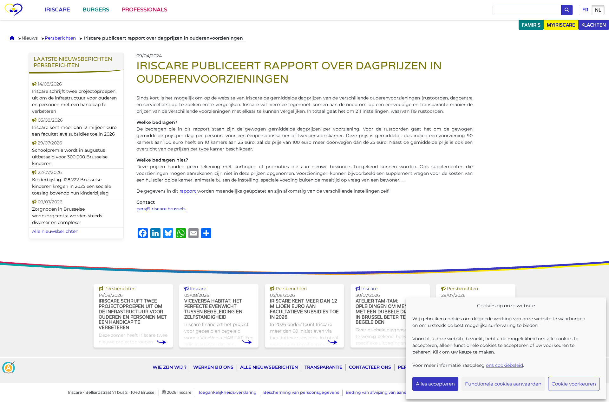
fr (585, 10)
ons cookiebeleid (504, 365)
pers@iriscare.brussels (161, 209)
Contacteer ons (370, 367)
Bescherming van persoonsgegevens (301, 392)
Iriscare (57, 10)
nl (598, 10)
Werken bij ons (213, 367)
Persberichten (60, 38)
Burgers (96, 10)
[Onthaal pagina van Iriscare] (13, 10)
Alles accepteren (435, 384)
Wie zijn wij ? (170, 367)
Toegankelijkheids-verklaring (227, 392)
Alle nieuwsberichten (55, 231)
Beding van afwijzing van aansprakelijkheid (389, 392)
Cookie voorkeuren (574, 384)
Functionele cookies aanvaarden (503, 384)
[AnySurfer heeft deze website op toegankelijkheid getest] (8, 367)
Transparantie (323, 367)
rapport (188, 191)
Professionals (144, 10)
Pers (404, 367)
